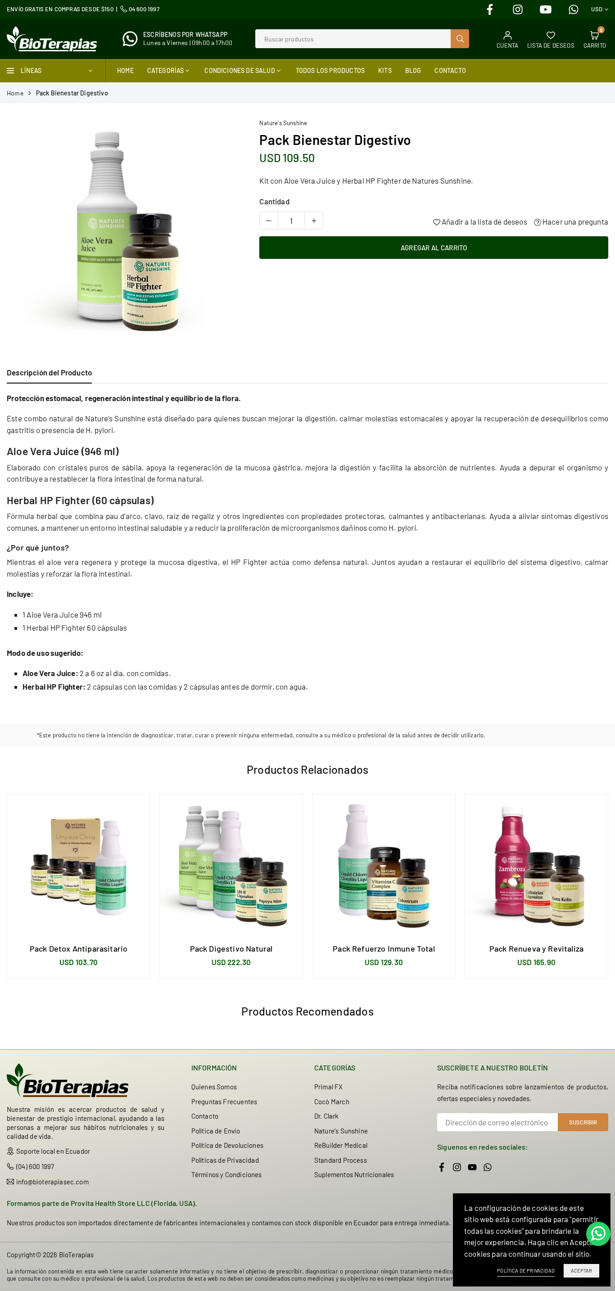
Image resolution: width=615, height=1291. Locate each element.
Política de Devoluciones (227, 1145)
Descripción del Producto (49, 372)
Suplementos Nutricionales (354, 1174)
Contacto (450, 70)
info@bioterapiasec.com (52, 1181)
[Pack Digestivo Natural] (231, 865)
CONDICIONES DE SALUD (239, 70)
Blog (413, 70)
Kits (385, 70)
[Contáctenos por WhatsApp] (598, 1234)
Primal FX (328, 1087)
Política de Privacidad (526, 1270)
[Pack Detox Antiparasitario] (78, 865)
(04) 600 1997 (35, 1166)
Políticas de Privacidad (225, 1160)
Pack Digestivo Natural (231, 948)
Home (125, 70)
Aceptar (581, 1270)
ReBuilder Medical (340, 1145)
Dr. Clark (326, 1116)
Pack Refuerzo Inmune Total (383, 948)
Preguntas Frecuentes (224, 1101)
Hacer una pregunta (574, 221)
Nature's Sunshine (283, 122)
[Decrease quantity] (269, 220)
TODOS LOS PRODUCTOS (330, 70)
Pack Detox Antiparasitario (78, 948)
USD (596, 9)
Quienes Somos (214, 1087)
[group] (123, 233)
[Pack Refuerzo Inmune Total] (383, 865)
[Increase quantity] (314, 220)
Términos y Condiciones (226, 1174)
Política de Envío (215, 1131)
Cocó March (331, 1101)
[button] (226, 233)
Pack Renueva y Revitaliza (536, 948)
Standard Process (340, 1160)
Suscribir (583, 1122)
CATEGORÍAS (165, 70)
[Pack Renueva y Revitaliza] (536, 865)
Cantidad (274, 201)
